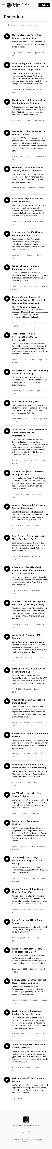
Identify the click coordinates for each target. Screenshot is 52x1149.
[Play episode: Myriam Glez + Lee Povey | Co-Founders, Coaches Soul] (7, 36)
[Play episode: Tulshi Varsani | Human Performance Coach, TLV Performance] (7, 335)
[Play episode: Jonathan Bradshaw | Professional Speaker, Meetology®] (7, 507)
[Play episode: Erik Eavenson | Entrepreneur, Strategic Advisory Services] (7, 1012)
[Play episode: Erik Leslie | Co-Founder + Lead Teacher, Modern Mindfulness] (7, 169)
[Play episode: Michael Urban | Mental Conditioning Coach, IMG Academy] (7, 372)
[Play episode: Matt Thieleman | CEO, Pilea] (7, 403)
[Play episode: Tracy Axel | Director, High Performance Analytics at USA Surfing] (7, 859)
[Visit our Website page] (29, 1132)
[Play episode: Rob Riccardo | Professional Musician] (7, 823)
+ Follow (44, 5)
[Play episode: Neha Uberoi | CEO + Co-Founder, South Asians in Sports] (7, 670)
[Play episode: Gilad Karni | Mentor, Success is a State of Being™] (7, 701)
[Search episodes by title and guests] (8, 25)
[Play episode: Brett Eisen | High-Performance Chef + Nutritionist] (7, 200)
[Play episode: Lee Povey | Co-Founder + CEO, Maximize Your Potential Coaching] (7, 766)
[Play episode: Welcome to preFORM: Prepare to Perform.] (7, 1080)
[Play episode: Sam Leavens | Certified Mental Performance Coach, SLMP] (7, 234)
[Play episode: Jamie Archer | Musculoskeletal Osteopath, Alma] (7, 473)
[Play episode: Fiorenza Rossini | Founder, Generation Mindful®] (7, 267)
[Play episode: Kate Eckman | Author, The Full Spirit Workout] (7, 735)
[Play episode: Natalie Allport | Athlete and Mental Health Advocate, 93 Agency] (7, 102)
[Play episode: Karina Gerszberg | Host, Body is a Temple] (7, 922)
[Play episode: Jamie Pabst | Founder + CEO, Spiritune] (7, 637)
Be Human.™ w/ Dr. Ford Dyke (21, 5)
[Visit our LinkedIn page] (23, 1132)
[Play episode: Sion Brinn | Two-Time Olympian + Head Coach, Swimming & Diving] (7, 603)
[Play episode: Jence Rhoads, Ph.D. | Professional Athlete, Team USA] (7, 1046)
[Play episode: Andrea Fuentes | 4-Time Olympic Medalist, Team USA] (7, 891)
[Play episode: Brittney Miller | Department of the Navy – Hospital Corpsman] (7, 981)
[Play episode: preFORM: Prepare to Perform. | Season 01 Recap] (7, 795)
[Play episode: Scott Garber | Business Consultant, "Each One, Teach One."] (7, 538)
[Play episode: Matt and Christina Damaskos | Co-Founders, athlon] (7, 133)
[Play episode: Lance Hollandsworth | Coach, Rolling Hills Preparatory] (7, 950)
